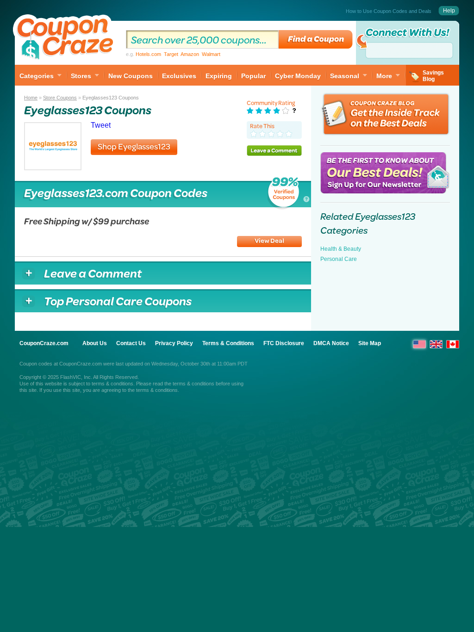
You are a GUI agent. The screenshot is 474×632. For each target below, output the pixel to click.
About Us (94, 343)
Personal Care (338, 259)
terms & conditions (112, 383)
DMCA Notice (331, 343)
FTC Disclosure (283, 343)
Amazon (190, 54)
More (384, 76)
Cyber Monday (298, 76)
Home (30, 97)
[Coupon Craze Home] (65, 38)
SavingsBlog (433, 75)
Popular (253, 76)
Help (449, 10)
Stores (81, 76)
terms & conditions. (157, 390)
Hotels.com (148, 54)
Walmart (211, 54)
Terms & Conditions (228, 343)
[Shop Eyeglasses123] (52, 168)
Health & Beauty (340, 249)
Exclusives (179, 76)
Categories (36, 76)
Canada (452, 344)
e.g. (173, 54)
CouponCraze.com (44, 343)
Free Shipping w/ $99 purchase (86, 221)
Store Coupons (60, 97)
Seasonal (344, 76)
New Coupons (130, 76)
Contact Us (131, 343)
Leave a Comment (274, 150)
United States (419, 344)
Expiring (219, 76)
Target (171, 54)
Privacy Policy (174, 343)
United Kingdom (436, 344)
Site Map (369, 343)
